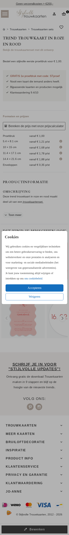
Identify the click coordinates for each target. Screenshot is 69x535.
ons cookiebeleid (33, 278)
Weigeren (34, 296)
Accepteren (34, 287)
